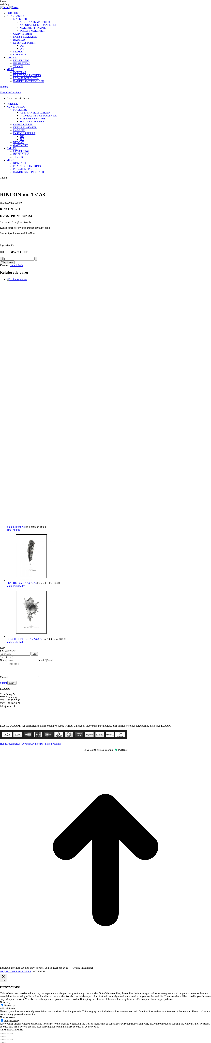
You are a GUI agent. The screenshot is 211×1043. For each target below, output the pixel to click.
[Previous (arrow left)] (1, 1042)
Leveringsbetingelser (32, 743)
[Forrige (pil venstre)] (1, 1036)
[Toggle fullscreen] (8, 1039)
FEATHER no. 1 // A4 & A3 (22, 583)
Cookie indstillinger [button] (83, 967)
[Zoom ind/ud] (1, 1033)
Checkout (16, 92)
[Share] (4, 1039)
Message (4, 677)
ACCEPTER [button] (39, 971)
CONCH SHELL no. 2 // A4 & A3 (25, 639)
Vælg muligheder (16, 586)
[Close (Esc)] (1, 1039)
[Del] (8, 1033)
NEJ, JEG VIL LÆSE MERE (15, 971)
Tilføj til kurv (7, 262)
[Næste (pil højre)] (4, 1036)
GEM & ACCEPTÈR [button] (11, 1029)
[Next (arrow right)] (4, 1042)
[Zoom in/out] (11, 1039)
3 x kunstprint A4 (16, 526)
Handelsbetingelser (10, 743)
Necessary (9, 1005)
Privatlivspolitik (53, 743)
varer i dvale (16, 265)
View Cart (5, 92)
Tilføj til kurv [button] (13, 529)
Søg (34, 654)
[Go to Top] (105, 964)
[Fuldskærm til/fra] (4, 1033)
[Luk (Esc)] (11, 1033)
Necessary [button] (5, 1002)
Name (3, 660)
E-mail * (41, 660)
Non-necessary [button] (7, 1017)
